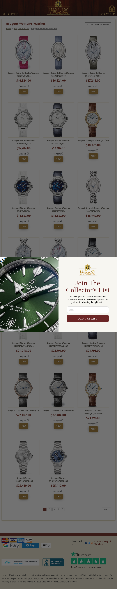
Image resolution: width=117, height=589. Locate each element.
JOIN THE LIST (87, 318)
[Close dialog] (3, 260)
